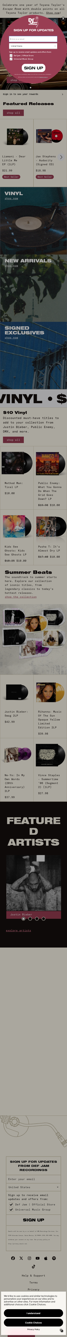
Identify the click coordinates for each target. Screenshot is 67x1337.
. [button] (33, 67)
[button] (63, 18)
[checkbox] (33, 55)
